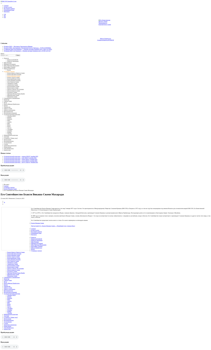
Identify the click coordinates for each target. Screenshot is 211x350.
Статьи (6, 144)
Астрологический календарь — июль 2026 (20, 161)
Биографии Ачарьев (9, 67)
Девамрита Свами (12, 83)
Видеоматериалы (9, 141)
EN (5, 17)
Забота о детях (8, 108)
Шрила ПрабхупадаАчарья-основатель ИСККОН (105, 39)
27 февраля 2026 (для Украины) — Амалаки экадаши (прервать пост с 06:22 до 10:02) (28, 49)
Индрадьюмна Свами (13, 86)
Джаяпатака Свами (12, 85)
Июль (8, 126)
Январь (9, 117)
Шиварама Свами (12, 96)
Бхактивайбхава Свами (13, 79)
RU (5, 16)
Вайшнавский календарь (11, 135)
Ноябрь (9, 132)
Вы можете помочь (9, 8)
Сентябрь (10, 129)
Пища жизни (7, 147)
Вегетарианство (8, 111)
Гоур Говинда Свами (13, 82)
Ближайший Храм (9, 10)
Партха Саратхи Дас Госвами (15, 89)
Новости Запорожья (12, 61)
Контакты (6, 11)
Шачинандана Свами (13, 95)
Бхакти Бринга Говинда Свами (16, 73)
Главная (6, 5)
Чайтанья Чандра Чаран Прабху (16, 93)
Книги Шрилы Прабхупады (12, 104)
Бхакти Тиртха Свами (13, 77)
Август (9, 127)
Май (8, 123)
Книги (6, 105)
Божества (6, 99)
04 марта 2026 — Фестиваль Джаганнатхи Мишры (18, 46)
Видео (9, 70)
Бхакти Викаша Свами (13, 76)
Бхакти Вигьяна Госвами (14, 74)
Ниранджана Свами (12, 88)
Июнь (9, 125)
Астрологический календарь (12, 114)
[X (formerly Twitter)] (4, 202)
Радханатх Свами (12, 92)
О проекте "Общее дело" (11, 138)
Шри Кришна (8, 62)
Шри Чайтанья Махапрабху (11, 65)
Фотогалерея (7, 139)
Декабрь (9, 133)
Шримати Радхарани (10, 64)
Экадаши (6, 136)
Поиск (2, 53)
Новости (6, 58)
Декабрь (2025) (11, 116)
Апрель (9, 122)
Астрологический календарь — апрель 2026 (21, 156)
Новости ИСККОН (12, 59)
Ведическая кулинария (10, 113)
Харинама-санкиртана (10, 145)
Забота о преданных (9, 110)
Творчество (7, 107)
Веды (5, 102)
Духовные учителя (9, 71)
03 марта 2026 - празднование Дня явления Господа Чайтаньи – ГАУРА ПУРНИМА (27, 48)
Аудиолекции (8, 142)
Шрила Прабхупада (9, 68)
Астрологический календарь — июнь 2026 (20, 159)
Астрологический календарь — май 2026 (20, 158)
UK (5, 14)
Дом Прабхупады (9, 148)
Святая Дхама (8, 101)
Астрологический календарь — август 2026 (21, 162)
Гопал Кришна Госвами (14, 80)
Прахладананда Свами (13, 90)
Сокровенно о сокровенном (12, 98)
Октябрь (9, 130)
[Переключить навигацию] (1, 3)
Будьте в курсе (8, 7)
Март (8, 120)
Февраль (9, 119)
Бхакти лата (7, 150)
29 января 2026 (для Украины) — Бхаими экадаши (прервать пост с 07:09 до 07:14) (27, 51)
